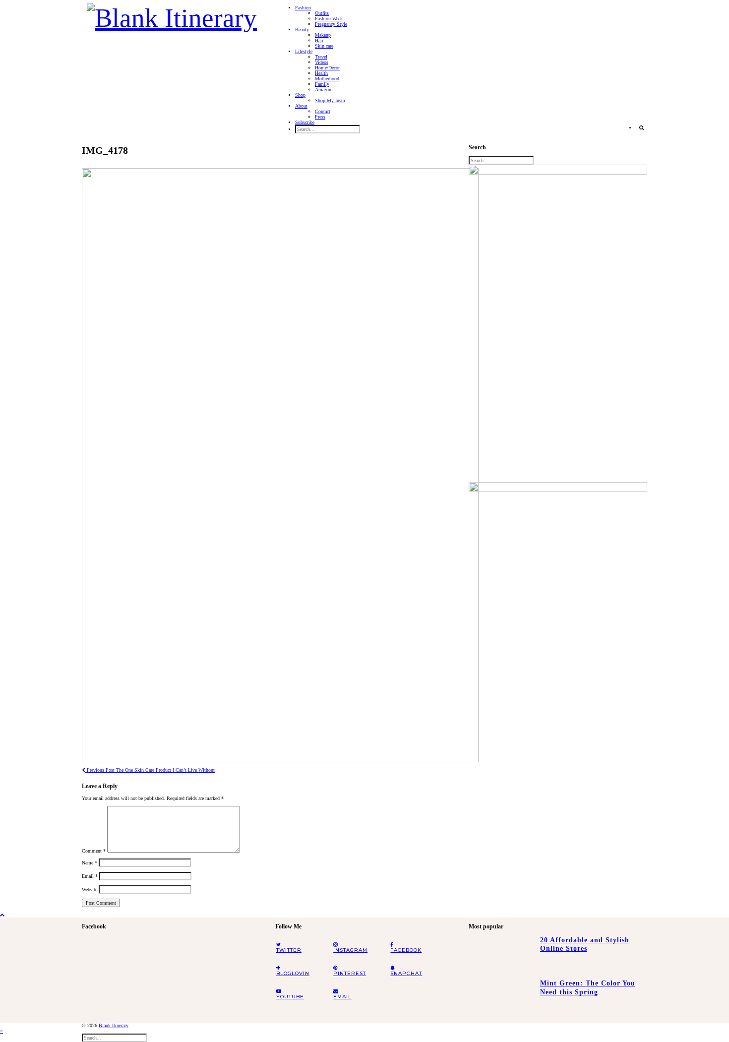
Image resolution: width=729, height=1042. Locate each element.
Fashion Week (329, 18)
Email (90, 876)
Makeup (323, 35)
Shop (300, 95)
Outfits (322, 13)
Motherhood (327, 78)
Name (89, 862)
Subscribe (304, 122)
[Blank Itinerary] (172, 14)
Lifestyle (303, 51)
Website (89, 889)
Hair (319, 40)
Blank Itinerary (113, 1025)
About (301, 106)
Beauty (302, 29)
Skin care (324, 46)
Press (320, 117)
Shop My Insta (330, 100)
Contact (322, 111)
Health (321, 73)
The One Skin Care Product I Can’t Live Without (150, 770)
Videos (321, 62)
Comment (94, 851)
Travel (321, 57)
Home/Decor (327, 67)
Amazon (323, 89)
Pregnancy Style (331, 24)
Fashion (303, 7)
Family (322, 84)
